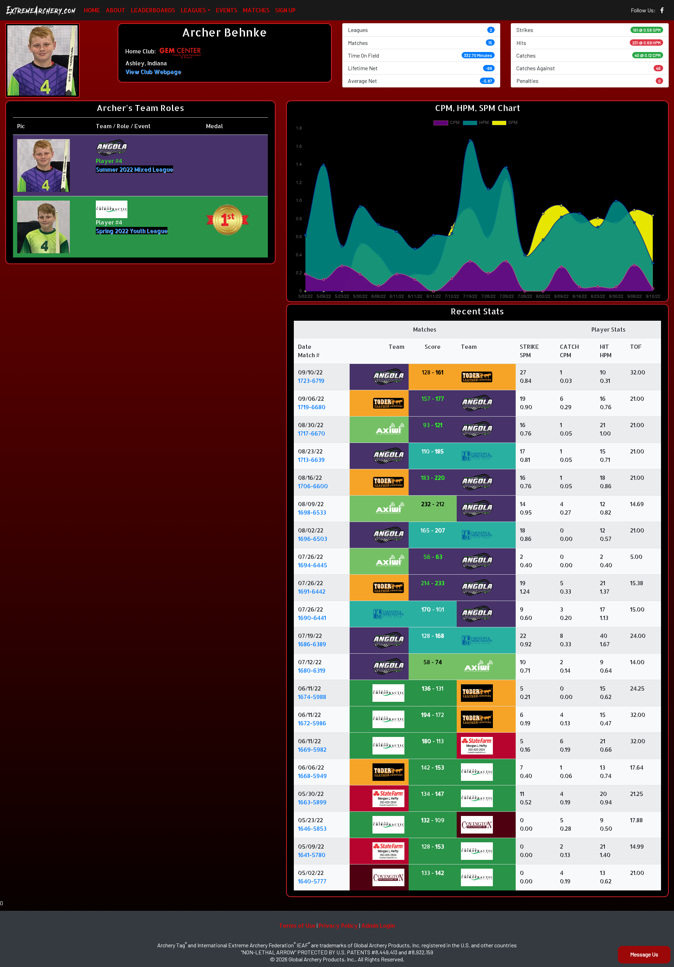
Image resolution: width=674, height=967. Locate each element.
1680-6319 (311, 670)
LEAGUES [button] (193, 10)
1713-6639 (311, 459)
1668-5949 (312, 775)
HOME (92, 10)
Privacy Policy (338, 925)
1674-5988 (312, 696)
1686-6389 (312, 644)
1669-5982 (312, 749)
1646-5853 (312, 828)
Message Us (644, 954)
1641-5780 (311, 854)
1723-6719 (311, 380)
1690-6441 (312, 617)
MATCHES (256, 10)
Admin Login (378, 925)
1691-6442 (311, 591)
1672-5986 (312, 723)
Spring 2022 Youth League (131, 230)
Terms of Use (297, 925)
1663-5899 (312, 802)
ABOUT (115, 10)
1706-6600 (313, 486)
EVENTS (226, 10)
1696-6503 (312, 538)
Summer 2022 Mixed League (134, 169)
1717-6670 (311, 433)
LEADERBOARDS (153, 10)
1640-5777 (312, 881)
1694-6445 (312, 565)
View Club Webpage (153, 71)
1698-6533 (312, 512)
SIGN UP (285, 10)
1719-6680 (311, 407)
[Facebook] (662, 10)
